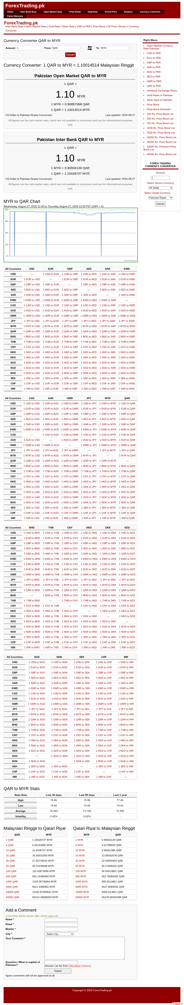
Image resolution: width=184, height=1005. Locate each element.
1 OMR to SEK (81, 703)
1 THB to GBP (70, 341)
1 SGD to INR (126, 756)
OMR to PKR (154, 81)
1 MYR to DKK (108, 584)
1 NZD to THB (51, 621)
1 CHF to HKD (89, 642)
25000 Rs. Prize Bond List (161, 142)
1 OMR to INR (126, 703)
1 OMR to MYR (107, 445)
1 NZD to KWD (126, 362)
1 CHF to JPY (88, 512)
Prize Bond (74, 12)
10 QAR (10, 850)
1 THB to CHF (104, 729)
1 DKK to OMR (69, 486)
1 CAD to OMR (69, 434)
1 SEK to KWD (127, 378)
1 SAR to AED (89, 294)
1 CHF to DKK (108, 642)
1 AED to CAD (32, 419)
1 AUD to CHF (104, 698)
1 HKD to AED (89, 352)
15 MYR (80, 855)
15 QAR (10, 855)
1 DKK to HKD (89, 616)
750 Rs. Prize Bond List (160, 123)
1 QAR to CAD (32, 460)
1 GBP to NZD (127, 543)
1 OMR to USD (31, 315)
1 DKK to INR (126, 745)
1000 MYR (81, 881)
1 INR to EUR (50, 388)
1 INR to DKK (108, 647)
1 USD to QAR (127, 403)
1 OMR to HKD (88, 574)
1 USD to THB (51, 532)
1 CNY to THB (51, 605)
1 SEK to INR (125, 766)
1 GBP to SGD (37, 672)
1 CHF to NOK (59, 771)
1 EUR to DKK (108, 538)
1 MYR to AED (89, 326)
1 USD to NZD (127, 532)
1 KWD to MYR (107, 429)
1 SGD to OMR (69, 497)
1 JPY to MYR (108, 450)
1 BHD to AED (89, 336)
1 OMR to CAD (31, 445)
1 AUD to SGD (37, 698)
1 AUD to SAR (108, 310)
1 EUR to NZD (127, 538)
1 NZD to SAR (108, 362)
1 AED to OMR (70, 419)
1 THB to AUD (51, 471)
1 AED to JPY (88, 419)
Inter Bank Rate (28, 12)
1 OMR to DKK (108, 574)
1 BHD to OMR (69, 465)
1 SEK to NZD (127, 637)
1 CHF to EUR (51, 383)
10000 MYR (82, 892)
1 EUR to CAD (32, 408)
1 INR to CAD (31, 518)
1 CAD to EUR (51, 305)
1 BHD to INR (126, 724)
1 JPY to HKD (89, 579)
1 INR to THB (50, 647)
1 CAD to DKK (108, 564)
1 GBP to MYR (107, 413)
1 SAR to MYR (108, 424)
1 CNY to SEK (82, 735)
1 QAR (9, 839)
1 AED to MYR (108, 419)
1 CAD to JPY (88, 434)
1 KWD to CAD (31, 429)
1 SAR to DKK (108, 553)
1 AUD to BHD (32, 569)
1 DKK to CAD (32, 486)
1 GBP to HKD (89, 543)
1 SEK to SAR (107, 378)
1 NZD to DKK (108, 621)
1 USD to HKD (89, 532)
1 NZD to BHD (32, 621)
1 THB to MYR (108, 471)
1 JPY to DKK (108, 579)
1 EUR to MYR (107, 408)
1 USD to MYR (107, 403)
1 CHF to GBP (70, 383)
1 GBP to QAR (127, 413)
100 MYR (80, 871)
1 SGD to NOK (59, 756)
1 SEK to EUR (51, 378)
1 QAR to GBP (70, 331)
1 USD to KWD (126, 274)
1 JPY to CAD (31, 450)
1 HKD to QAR (127, 481)
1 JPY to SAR (107, 320)
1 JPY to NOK (59, 709)
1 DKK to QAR (127, 486)
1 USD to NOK (59, 662)
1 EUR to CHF (104, 667)
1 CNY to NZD (127, 605)
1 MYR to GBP (70, 326)
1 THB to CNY (70, 600)
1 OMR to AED (88, 315)
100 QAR (11, 871)
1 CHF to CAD (32, 512)
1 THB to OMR (69, 471)
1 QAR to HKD (89, 590)
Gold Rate (93, 12)
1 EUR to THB (51, 538)
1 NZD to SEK (82, 750)
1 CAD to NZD (127, 564)
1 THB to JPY (88, 471)
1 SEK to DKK (108, 637)
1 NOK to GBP (70, 373)
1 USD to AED (89, 274)
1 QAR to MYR (107, 460)
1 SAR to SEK (82, 683)
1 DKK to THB (51, 616)
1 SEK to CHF (104, 766)
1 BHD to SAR (108, 336)
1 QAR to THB (51, 590)
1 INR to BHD (32, 647)
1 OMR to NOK (59, 703)
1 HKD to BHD (32, 611)
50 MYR (80, 865)
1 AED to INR (125, 677)
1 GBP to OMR (69, 413)
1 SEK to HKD (89, 637)
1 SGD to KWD (126, 367)
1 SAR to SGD (37, 683)
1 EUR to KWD (126, 279)
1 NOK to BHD (32, 631)
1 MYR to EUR (51, 326)
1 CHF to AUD (51, 512)
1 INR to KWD (127, 388)
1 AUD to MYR (108, 439)
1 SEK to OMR (70, 507)
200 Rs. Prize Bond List (160, 118)
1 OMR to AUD (50, 445)
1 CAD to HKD (89, 564)
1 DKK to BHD (32, 616)
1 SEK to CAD (32, 507)
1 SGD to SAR (108, 367)
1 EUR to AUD (51, 408)
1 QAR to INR (126, 719)
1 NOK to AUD (51, 502)
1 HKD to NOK (59, 740)
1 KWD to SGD (36, 688)
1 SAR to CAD (32, 424)
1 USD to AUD (51, 403)
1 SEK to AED (88, 378)
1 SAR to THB (51, 553)
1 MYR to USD (32, 326)
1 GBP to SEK (82, 672)
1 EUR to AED (89, 279)
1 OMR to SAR (107, 315)
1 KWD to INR (126, 688)
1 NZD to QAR (127, 492)
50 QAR (10, 865)
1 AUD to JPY (88, 439)
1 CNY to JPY (88, 476)
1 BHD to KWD (126, 336)
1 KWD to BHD (32, 558)
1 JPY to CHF (104, 709)
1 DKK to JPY (88, 486)
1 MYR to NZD (127, 584)
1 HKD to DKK (108, 611)
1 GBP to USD (32, 284)
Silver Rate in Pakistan (159, 99)
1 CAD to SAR (108, 305)
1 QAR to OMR (69, 460)
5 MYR (79, 845)
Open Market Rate (53, 12)
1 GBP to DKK (108, 543)
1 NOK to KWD (126, 373)
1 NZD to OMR (69, 492)
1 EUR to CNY (70, 538)
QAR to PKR (154, 85)
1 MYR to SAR (107, 326)
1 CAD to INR (126, 693)
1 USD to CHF (104, 662)
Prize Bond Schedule (159, 109)
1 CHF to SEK (82, 771)
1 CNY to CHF (104, 735)
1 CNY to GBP (70, 347)
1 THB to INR (126, 729)
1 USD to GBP (70, 274)
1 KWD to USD (31, 300)
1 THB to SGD (37, 729)
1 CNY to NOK (59, 735)
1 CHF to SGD (37, 771)
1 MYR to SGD (36, 714)
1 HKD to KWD (126, 352)
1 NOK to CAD (32, 502)
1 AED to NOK (59, 677)
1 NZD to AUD (51, 492)
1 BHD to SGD (37, 724)
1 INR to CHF (104, 776)
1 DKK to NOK (59, 745)
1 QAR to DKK (108, 590)
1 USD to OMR (69, 403)
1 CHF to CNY (70, 642)
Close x (177, 1003)
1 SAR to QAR (127, 424)
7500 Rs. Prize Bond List (161, 132)
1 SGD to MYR (107, 497)
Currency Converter (150, 12)
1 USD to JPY (88, 403)
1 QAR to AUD (51, 460)
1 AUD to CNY (70, 569)
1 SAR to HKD (89, 553)
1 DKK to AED (89, 357)
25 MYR (80, 860)
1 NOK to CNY (70, 631)
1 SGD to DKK (108, 626)
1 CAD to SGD (37, 693)
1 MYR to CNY (70, 584)
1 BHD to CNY (70, 595)
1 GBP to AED (89, 284)
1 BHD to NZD (127, 595)
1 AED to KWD (127, 289)
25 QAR (10, 860)
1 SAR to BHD (32, 553)
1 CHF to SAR (108, 383)
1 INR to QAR (127, 518)
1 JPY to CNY (70, 579)
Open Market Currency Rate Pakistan (158, 47)
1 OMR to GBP (69, 315)
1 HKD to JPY (88, 481)
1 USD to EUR (51, 274)
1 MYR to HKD (89, 584)
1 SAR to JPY (88, 424)
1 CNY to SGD (37, 735)
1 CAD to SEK (82, 693)
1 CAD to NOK (59, 693)
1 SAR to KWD (127, 294)
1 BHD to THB (51, 595)
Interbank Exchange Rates (162, 90)
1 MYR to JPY (89, 455)
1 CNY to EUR (51, 347)
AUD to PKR (154, 71)
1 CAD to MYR (107, 434)
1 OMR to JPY (89, 445)
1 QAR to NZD (127, 590)
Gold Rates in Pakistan (160, 95)
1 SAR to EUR (51, 294)
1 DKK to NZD (127, 616)
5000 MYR (81, 886)
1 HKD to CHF (104, 740)
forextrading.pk (131, 260)
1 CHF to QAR (127, 512)
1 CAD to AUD (51, 434)
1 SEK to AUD (50, 507)
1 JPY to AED (88, 320)
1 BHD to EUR (51, 336)
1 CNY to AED (89, 347)
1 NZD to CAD (32, 492)
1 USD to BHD (32, 532)
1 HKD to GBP (70, 352)
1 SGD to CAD (32, 497)
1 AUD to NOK (59, 698)
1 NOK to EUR (51, 373)
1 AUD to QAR (127, 439)
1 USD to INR (126, 662)
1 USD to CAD (32, 403)
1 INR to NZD (127, 647)
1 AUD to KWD (127, 310)
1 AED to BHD (32, 548)
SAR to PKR (153, 67)
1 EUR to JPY (88, 408)
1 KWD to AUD (50, 429)
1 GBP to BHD (32, 543)
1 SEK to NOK (59, 766)
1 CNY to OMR (69, 476)
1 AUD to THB (51, 569)
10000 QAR (12, 892)
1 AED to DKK (108, 548)
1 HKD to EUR (51, 352)
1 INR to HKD (89, 647)
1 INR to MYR (108, 518)
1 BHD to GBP (70, 336)
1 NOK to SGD (37, 761)
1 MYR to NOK (59, 714)
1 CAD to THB (51, 564)
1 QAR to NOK (59, 719)
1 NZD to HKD (89, 621)
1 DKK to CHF (104, 745)
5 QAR (9, 845)
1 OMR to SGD (36, 703)
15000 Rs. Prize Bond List (161, 137)
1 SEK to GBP (70, 378)
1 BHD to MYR (107, 465)
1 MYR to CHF (104, 714)
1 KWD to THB (51, 558)
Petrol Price (111, 12)
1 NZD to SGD (37, 750)
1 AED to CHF (104, 677)
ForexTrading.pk (25, 5)
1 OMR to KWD (126, 315)
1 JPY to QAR (127, 450)
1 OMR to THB (51, 574)
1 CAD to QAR (127, 434)
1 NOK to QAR (127, 502)
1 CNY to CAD (32, 476)
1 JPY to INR (126, 709)
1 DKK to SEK (82, 745)
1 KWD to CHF (104, 688)
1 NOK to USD (32, 373)
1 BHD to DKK (108, 595)
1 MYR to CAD (31, 455)
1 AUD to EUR (51, 310)
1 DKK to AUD (51, 486)
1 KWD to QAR (127, 429)
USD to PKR (84, 26)
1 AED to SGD (37, 677)
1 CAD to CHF (104, 693)
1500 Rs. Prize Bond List (161, 128)
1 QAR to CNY (70, 590)
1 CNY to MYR (107, 476)
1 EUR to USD (32, 279)
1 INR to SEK (81, 776)
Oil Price (112, 26)
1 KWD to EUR (50, 300)
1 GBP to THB (51, 543)
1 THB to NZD (127, 600)
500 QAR (11, 876)
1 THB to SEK (82, 729)
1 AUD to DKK (108, 569)
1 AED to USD (32, 289)
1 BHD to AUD (51, 465)
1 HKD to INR (126, 740)
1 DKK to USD (32, 357)
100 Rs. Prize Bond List (160, 113)
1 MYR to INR (126, 714)
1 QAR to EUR (51, 331)
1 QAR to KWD (126, 331)
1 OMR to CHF (104, 703)
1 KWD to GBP (69, 300)
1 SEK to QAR (127, 507)
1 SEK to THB (51, 637)
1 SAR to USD (32, 294)
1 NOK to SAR (108, 373)
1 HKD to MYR (107, 481)
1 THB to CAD (32, 471)
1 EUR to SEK (82, 667)
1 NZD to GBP (70, 362)
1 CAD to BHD (32, 564)
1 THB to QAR (127, 471)
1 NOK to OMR (69, 502)
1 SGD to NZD (127, 626)
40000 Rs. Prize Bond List (161, 154)
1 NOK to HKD (89, 631)
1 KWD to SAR (107, 300)
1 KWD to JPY (89, 429)
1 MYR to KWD (126, 326)
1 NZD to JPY (88, 492)
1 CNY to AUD (51, 476)
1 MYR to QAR (127, 455)
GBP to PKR (154, 62)
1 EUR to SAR (108, 279)
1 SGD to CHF (104, 756)
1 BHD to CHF (104, 724)
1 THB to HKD (89, 600)
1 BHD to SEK (82, 724)
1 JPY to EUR (51, 320)
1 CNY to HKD (89, 605)
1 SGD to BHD (32, 626)
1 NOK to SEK (82, 761)
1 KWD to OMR (70, 429)
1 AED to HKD (89, 548)
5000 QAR (12, 886)
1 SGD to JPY (89, 497)
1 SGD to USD (32, 367)
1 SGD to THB (51, 626)
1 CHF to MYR (107, 512)
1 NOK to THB (51, 631)
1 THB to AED (89, 341)
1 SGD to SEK (82, 756)
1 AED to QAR (127, 419)
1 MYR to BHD (32, 584)
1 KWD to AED (89, 300)
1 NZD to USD (32, 362)
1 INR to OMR (70, 518)
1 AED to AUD (50, 419)
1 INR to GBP (69, 388)
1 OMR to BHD (31, 574)
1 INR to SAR (107, 388)
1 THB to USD (32, 341)
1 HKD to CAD (32, 481)
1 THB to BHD (32, 600)
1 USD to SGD (37, 662)
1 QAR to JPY (89, 460)
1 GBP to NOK (59, 672)
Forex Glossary (15, 16)
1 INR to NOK (59, 776)
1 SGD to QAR (127, 497)
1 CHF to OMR (69, 512)
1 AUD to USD (32, 310)
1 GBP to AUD (51, 413)
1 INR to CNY (69, 647)
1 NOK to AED (89, 373)
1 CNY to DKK (108, 605)
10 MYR (80, 850)
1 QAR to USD (32, 331)
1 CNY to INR (126, 735)
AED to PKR (153, 76)
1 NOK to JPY (89, 502)
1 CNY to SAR (108, 347)
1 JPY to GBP (70, 320)
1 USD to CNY (70, 532)
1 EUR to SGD (37, 667)
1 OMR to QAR (127, 445)
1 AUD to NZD (127, 569)
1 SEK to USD (32, 378)
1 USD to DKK (108, 532)
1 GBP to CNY (70, 543)
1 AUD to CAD (32, 439)
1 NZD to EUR (51, 362)
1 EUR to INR (126, 667)
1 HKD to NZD (127, 611)
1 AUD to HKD (89, 569)
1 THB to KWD (127, 341)
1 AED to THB (51, 548)
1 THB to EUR (51, 341)
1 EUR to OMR (69, 408)
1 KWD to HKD (89, 558)
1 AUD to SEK (82, 698)
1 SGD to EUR (51, 367)
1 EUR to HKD (89, 538)
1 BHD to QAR (127, 465)
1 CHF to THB (51, 642)
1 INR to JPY (89, 518)
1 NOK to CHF (104, 761)
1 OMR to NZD (127, 574)
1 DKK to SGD (37, 745)
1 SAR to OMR (69, 424)
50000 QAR (12, 897)
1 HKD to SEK (82, 740)
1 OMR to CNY (69, 574)
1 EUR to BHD (32, 538)
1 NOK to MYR (107, 502)
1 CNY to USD (32, 347)
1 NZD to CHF (104, 750)
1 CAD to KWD (126, 305)
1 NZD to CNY (70, 621)
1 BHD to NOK (59, 724)
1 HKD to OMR (69, 481)
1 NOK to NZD (127, 631)
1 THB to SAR (108, 341)
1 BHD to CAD (32, 465)
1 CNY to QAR (127, 476)
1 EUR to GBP (70, 279)
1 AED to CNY (70, 548)
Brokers (128, 12)
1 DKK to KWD (127, 357)
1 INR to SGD (37, 776)
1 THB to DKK (108, 600)
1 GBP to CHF (104, 672)
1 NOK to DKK (108, 631)
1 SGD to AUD (51, 497)
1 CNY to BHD (32, 605)
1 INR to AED (88, 388)
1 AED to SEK (81, 677)
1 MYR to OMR (70, 455)
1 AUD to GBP (70, 310)
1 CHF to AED (89, 383)
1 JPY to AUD (50, 450)
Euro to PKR (154, 57)
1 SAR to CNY (70, 553)
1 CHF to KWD (126, 383)
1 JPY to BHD (32, 579)
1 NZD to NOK (59, 750)
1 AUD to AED (89, 310)
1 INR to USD (31, 388)
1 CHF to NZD (127, 642)
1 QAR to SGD (37, 719)
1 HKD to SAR (108, 352)
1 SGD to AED (89, 367)
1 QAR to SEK (82, 719)
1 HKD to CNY (70, 611)
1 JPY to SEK (81, 709)
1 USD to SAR (108, 274)
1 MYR (79, 839)
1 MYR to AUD (50, 455)
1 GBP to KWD (126, 284)
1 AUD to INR (126, 698)
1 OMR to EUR (50, 315)
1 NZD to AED (89, 362)
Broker (122, 26)
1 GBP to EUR (51, 284)
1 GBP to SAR (108, 284)
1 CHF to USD (32, 383)
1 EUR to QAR (127, 408)
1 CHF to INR (126, 771)
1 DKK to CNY (70, 616)
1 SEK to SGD (37, 766)
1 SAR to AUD (51, 424)
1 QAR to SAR (108, 331)
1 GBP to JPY (88, 413)
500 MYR (80, 876)
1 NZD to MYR (107, 492)
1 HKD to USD (32, 352)
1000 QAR (12, 881)
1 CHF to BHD (32, 642)
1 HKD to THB (51, 611)
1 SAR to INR (126, 683)
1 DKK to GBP (70, 357)
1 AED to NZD (127, 548)
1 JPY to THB (51, 579)
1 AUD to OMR (69, 439)
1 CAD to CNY (70, 564)
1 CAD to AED (89, 305)
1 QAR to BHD (32, 590)
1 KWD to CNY (69, 558)
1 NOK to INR (126, 761)
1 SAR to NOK (59, 683)
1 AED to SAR (107, 289)
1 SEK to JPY (88, 507)
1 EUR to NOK (59, 667)
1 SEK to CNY (70, 637)
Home (10, 12)
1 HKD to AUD (51, 481)
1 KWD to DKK (108, 558)
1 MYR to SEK (82, 714)
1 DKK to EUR (51, 357)
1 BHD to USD (32, 336)
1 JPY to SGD (37, 709)
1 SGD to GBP (70, 367)
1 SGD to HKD (89, 626)
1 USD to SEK (82, 662)
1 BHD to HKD (89, 595)
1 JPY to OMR (70, 450)
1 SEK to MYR (108, 507)
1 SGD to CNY (70, 626)
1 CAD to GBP (70, 305)
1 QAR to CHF (104, 719)
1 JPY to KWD (127, 320)
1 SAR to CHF (104, 683)
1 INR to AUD (50, 518)
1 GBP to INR (126, 672)
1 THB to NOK (59, 729)
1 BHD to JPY (88, 465)
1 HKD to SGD (37, 740)
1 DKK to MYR (108, 486)
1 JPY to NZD (127, 579)
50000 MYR (82, 897)
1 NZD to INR (126, 750)
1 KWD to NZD (127, 558)
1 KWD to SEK (82, 688)
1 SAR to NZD (127, 553)
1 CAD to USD (32, 305)
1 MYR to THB (51, 584)
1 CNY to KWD (126, 347)
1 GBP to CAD (32, 413)
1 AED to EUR (51, 289)
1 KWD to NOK (59, 688)
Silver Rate (68, 26)
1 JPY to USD (32, 320)
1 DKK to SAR (108, 357)
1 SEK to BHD (32, 637)
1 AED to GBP (70, 289)
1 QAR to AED (89, 331)
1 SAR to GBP (70, 294)
